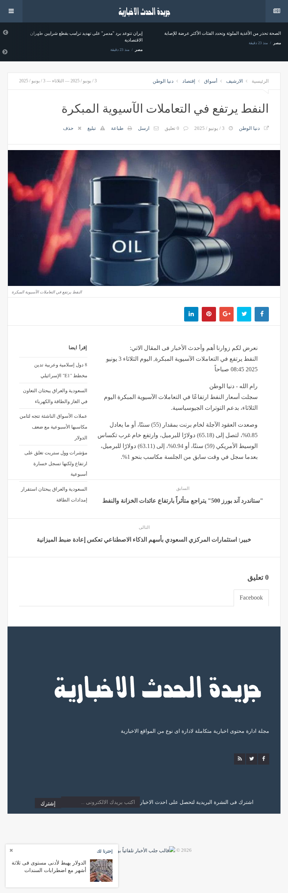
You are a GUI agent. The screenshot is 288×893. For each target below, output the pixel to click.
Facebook (251, 597)
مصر (138, 50)
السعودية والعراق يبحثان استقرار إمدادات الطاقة (54, 494)
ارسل (144, 128)
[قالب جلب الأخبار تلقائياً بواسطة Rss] (135, 850)
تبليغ (91, 128)
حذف (68, 128)
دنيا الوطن (163, 81)
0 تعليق (172, 128)
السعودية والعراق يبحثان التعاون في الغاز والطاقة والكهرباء (55, 396)
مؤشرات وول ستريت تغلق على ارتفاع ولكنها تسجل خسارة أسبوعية (55, 463)
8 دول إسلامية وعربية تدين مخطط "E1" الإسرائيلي (60, 370)
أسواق (211, 81)
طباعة (117, 128)
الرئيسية (260, 81)
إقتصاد (188, 81)
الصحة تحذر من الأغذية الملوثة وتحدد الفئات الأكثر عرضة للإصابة (222, 33)
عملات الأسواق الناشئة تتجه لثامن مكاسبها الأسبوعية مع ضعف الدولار (53, 426)
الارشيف (234, 81)
